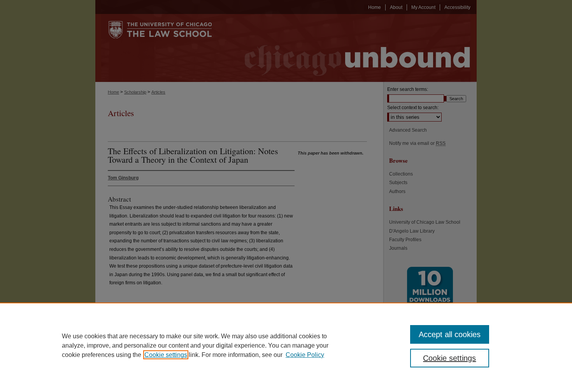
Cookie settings (165, 354)
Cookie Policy (305, 354)
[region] (286, 345)
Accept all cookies (450, 334)
